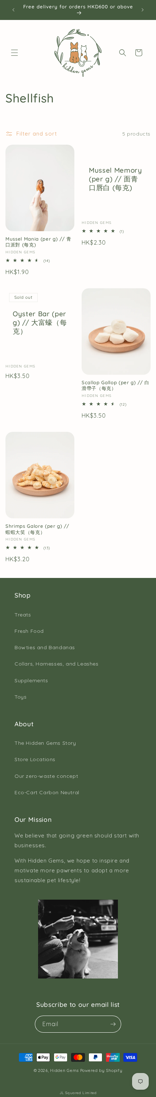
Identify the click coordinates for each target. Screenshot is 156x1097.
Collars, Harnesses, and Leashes (57, 663)
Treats (23, 614)
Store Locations (35, 759)
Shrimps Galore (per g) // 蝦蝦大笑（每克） (37, 529)
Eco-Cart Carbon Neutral (47, 792)
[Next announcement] (143, 10)
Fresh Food (29, 631)
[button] (14, 53)
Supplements (31, 680)
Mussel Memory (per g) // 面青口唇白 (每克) (115, 179)
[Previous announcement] (13, 10)
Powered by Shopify (101, 1070)
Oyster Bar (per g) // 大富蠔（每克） (40, 322)
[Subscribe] (113, 1024)
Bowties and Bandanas (45, 647)
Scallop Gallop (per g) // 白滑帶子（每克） (115, 385)
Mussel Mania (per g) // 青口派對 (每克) (38, 242)
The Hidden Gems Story (45, 743)
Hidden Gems (64, 1070)
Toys (20, 697)
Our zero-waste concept (46, 776)
